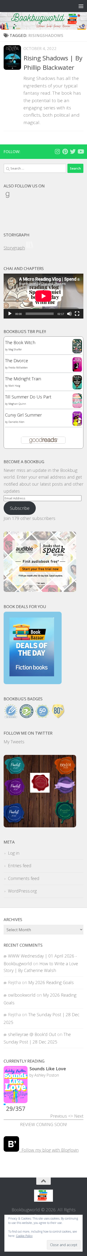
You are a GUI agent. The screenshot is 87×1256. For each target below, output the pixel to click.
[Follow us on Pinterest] (65, 151)
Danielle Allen (16, 422)
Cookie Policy (24, 1236)
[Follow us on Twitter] (73, 151)
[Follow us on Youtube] (80, 151)
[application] (43, 296)
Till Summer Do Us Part (28, 397)
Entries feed (19, 865)
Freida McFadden (18, 367)
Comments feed (23, 878)
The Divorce (16, 360)
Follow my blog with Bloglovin (49, 1150)
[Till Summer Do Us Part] (77, 406)
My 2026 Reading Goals (51, 982)
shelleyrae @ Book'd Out (32, 1034)
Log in (13, 853)
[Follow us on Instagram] (57, 151)
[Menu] (81, 6)
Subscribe (19, 508)
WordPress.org (22, 891)
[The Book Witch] (77, 352)
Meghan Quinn (17, 403)
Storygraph (14, 248)
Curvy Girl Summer (23, 415)
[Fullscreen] (77, 313)
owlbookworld (22, 995)
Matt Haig (14, 385)
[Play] (9, 313)
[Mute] (69, 313)
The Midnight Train (23, 379)
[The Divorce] (77, 370)
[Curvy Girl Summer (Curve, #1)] (77, 424)
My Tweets (14, 742)
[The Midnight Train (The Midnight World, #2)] (77, 388)
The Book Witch (20, 342)
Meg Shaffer (15, 349)
